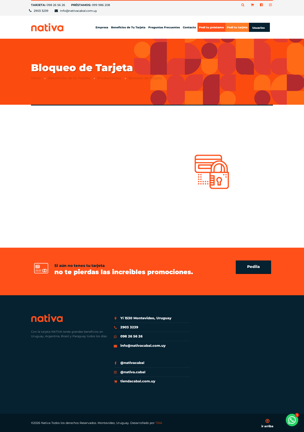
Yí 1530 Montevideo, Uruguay (145, 318)
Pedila (253, 266)
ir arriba (267, 426)
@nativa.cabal (132, 372)
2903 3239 (129, 327)
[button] (292, 420)
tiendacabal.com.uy (137, 381)
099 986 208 (90, 5)
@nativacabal (132, 363)
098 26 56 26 (48, 5)
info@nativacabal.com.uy (143, 346)
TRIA (159, 423)
